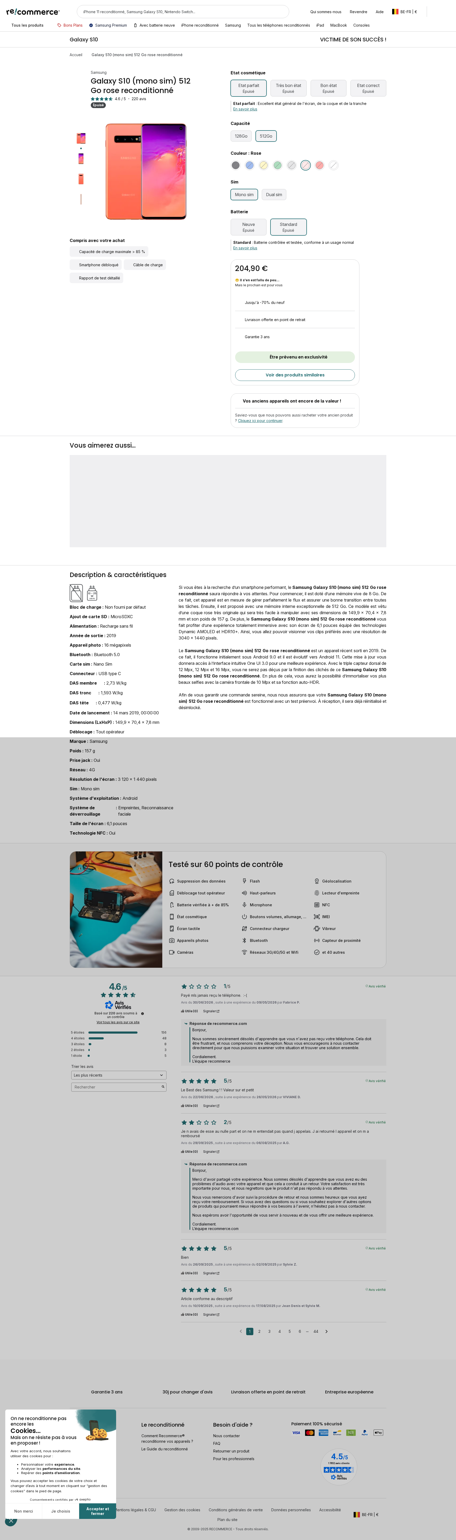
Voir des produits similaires (295, 375)
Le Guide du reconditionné (164, 1449)
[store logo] (33, 11)
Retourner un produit (231, 1451)
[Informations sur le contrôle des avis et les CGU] (142, 1013)
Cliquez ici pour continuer (260, 420)
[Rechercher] (281, 11)
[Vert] (278, 165)
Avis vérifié (377, 986)
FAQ (216, 1443)
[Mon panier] (447, 11)
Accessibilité (330, 1510)
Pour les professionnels (233, 1458)
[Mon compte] (435, 11)
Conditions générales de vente (236, 1510)
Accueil (76, 54)
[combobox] (175, 11)
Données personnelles (291, 1510)
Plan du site (227, 1519)
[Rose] (306, 165)
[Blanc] (334, 165)
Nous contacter (226, 1436)
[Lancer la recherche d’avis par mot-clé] (163, 1087)
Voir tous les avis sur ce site (118, 1022)
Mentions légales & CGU (135, 1510)
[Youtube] (86, 1519)
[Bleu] (250, 165)
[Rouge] (320, 165)
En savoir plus (245, 109)
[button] (407, 11)
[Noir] (236, 165)
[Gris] (292, 165)
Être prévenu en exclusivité (298, 357)
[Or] (264, 165)
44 (316, 1331)
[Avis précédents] (240, 1331)
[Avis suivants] (326, 1331)
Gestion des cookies (182, 1510)
